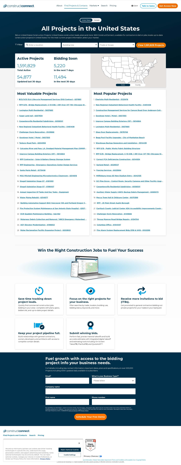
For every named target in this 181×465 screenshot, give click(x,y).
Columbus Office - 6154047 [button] (109, 225)
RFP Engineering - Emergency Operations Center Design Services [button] (48, 165)
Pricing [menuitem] (41, 435)
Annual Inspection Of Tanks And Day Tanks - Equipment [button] (44, 192)
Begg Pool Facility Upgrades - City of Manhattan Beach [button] (120, 138)
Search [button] (104, 6)
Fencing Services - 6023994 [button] (108, 170)
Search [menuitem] (32, 435)
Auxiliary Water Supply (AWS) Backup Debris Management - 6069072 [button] (127, 192)
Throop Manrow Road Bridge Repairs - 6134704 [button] (118, 219)
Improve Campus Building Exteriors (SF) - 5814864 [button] (42, 154)
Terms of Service (73, 410)
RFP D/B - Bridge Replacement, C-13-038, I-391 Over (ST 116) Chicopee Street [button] (53, 105)
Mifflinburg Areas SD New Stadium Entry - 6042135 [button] (118, 176)
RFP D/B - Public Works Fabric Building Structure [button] (118, 149)
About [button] (59, 6)
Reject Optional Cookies (70, 450)
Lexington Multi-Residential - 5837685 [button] (36, 110)
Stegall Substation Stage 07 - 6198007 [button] (37, 187)
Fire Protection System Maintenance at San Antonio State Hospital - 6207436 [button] (54, 208)
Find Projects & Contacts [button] (75, 6)
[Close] (79, 443)
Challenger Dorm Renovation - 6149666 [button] (36, 132)
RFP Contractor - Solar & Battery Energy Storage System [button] (45, 159)
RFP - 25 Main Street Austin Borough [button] (113, 203)
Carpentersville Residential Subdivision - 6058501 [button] (41, 121)
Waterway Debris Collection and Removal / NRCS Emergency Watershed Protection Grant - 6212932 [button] (54, 219)
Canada (96, 20)
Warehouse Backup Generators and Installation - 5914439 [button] (121, 143)
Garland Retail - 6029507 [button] (107, 165)
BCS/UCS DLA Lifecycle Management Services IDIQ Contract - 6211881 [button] (50, 99)
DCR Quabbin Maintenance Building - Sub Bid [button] (40, 214)
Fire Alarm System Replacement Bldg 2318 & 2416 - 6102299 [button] (123, 230)
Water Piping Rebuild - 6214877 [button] (34, 198)
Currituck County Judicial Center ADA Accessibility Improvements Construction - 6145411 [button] (130, 208)
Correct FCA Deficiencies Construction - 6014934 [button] (118, 159)
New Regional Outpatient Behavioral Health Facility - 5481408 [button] (46, 127)
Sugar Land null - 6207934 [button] (31, 116)
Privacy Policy (85, 410)
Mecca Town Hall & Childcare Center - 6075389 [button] (117, 198)
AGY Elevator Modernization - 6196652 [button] (37, 225)
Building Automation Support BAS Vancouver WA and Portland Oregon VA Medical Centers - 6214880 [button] (54, 203)
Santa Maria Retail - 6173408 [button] (32, 170)
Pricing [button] (113, 6)
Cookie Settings (70, 455)
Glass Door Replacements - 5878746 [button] (112, 132)
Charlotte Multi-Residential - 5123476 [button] (111, 99)
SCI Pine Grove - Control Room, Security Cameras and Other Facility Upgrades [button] (130, 181)
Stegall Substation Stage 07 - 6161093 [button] (36, 181)
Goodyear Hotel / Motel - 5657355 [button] (34, 138)
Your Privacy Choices (88, 456)
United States (86, 20)
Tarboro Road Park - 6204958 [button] (32, 143)
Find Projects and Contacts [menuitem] (15, 435)
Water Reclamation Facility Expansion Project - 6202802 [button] (45, 230)
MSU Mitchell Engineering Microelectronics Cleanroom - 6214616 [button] (48, 176)
